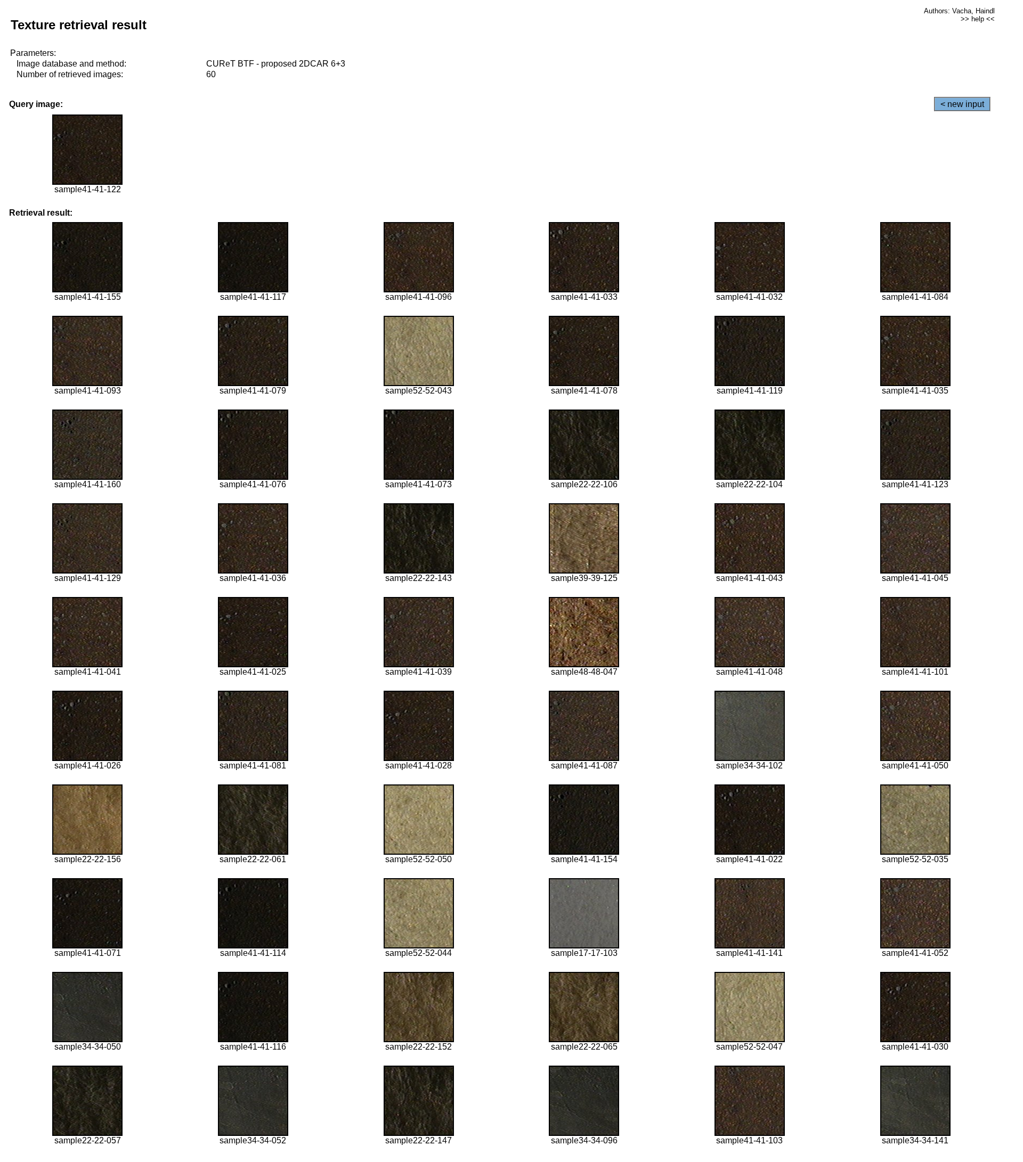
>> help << (978, 19)
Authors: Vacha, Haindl (959, 11)
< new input (962, 104)
